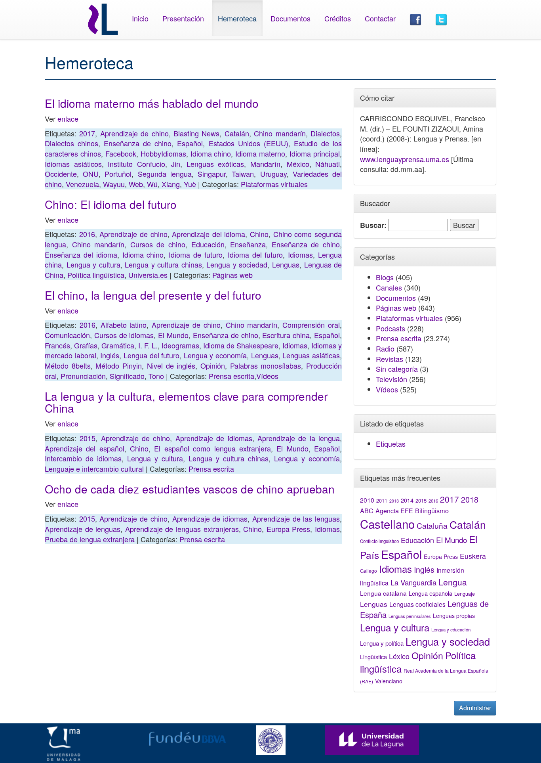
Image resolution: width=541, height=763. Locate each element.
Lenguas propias (454, 616)
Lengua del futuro (151, 355)
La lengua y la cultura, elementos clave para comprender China (186, 402)
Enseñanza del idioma (81, 254)
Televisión (391, 379)
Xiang (171, 184)
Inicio (140, 18)
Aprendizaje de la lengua (298, 438)
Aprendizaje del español (84, 448)
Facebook (120, 153)
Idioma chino (210, 153)
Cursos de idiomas (124, 335)
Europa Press (289, 529)
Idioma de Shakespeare (240, 345)
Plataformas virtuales (274, 184)
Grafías (85, 345)
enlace (68, 118)
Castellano (387, 523)
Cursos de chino (157, 244)
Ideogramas (180, 345)
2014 (407, 500)
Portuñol (118, 173)
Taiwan (243, 173)
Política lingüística (95, 275)
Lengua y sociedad (236, 264)
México (298, 164)
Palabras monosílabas (265, 365)
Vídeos (267, 376)
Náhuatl (327, 164)
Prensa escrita (231, 376)
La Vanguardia (413, 582)
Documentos (290, 18)
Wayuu (114, 184)
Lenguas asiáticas (311, 355)
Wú (152, 184)
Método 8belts (68, 365)
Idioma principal (315, 153)
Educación (208, 244)
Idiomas (300, 254)
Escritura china (286, 335)
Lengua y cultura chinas (163, 264)
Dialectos (325, 133)
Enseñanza (248, 244)
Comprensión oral (311, 324)
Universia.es (148, 275)
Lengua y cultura (93, 264)
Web (136, 184)
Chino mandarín (279, 133)
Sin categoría (397, 368)
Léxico (399, 656)
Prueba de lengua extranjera (90, 539)
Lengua (452, 582)
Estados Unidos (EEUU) (248, 143)
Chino (259, 234)
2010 (367, 499)
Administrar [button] (475, 707)
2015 (87, 438)
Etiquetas (391, 443)
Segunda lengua (165, 173)
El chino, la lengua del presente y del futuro (153, 295)
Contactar (380, 18)
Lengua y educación (451, 629)
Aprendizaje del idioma (208, 234)
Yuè (190, 184)
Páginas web (232, 275)
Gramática (117, 345)
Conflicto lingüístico (379, 541)
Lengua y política (382, 643)
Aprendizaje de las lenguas (296, 518)
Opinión (212, 365)
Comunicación (67, 335)
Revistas (389, 359)
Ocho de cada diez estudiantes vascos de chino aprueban (190, 489)
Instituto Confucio (136, 164)
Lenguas (285, 264)
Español (190, 143)
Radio (385, 348)
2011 (381, 500)
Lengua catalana (383, 593)
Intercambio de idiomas (83, 458)
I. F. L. (148, 345)
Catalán (237, 133)
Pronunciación (83, 376)
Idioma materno (260, 153)
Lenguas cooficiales (417, 604)
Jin (175, 164)
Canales (389, 287)
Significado (127, 376)
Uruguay (273, 173)
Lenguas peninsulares (410, 616)
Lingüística (373, 656)
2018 (469, 499)
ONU (91, 173)
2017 (87, 133)
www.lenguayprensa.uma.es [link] (404, 159)
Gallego (368, 570)
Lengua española (430, 593)
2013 (394, 501)
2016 (87, 234)
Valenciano (388, 681)
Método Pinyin (118, 365)
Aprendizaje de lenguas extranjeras (182, 529)
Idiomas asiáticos (73, 164)
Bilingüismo (432, 510)
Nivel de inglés (171, 365)
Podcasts (390, 328)
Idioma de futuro (196, 254)
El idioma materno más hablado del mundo (152, 103)
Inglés (109, 355)
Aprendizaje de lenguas (82, 529)
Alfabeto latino (124, 324)
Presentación (183, 18)
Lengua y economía (215, 355)
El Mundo (173, 335)
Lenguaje (464, 593)
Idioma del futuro (255, 254)
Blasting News (196, 133)
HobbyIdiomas (163, 153)
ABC (366, 510)
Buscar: (373, 225)
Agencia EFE (394, 510)
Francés (57, 345)
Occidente (61, 173)
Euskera (473, 556)
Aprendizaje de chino (134, 133)
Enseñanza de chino (137, 143)
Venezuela (82, 184)
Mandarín (265, 164)
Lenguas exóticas (215, 164)
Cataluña (432, 525)
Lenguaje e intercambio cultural (94, 468)
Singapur (212, 173)
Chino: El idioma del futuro (111, 204)
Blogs (385, 277)
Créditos (337, 18)
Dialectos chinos (71, 143)
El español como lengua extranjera (212, 448)
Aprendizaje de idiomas (213, 438)
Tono (156, 376)
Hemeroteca (237, 18)
